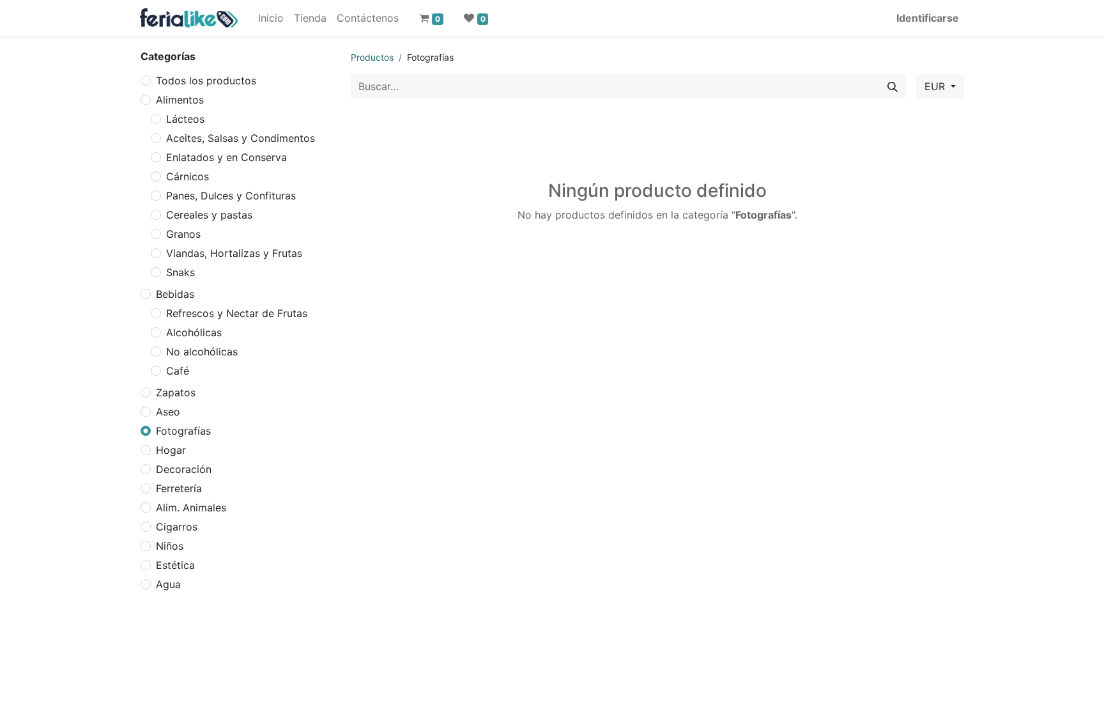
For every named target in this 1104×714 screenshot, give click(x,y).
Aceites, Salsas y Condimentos (240, 138)
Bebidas (175, 294)
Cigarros (176, 526)
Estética (175, 565)
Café (177, 370)
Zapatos (175, 392)
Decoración (183, 469)
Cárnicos (187, 176)
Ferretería (179, 488)
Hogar (171, 450)
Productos (372, 57)
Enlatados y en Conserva (226, 157)
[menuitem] (271, 18)
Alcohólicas (194, 332)
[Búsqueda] (892, 86)
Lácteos (185, 119)
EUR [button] (936, 86)
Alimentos (180, 99)
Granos (183, 234)
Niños (169, 545)
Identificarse (927, 18)
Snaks (180, 272)
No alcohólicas (202, 351)
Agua (168, 584)
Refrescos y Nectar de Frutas (236, 313)
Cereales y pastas (209, 214)
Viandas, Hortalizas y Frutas (234, 253)
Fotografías (183, 430)
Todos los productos (206, 80)
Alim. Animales (191, 507)
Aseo (168, 411)
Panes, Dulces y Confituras (231, 195)
